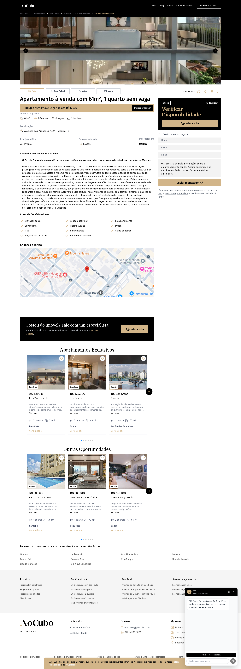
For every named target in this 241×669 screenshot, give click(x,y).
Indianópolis (77, 554)
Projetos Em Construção (31, 585)
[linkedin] (212, 91)
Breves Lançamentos (182, 585)
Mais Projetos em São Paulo (134, 598)
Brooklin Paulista (129, 554)
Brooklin (176, 554)
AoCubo (24, 13)
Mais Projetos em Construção (84, 603)
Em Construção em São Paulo (84, 585)
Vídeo (84, 91)
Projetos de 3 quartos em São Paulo (138, 594)
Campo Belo (26, 559)
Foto (34, 91)
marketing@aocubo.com (137, 627)
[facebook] (205, 91)
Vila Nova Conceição (81, 564)
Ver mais (33, 413)
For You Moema (82, 13)
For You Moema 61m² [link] (104, 13)
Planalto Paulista (180, 559)
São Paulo (54, 13)
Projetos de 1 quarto (29, 589)
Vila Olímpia (127, 559)
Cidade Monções (28, 564)
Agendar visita (135, 329)
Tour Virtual (59, 91)
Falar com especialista (211, 655)
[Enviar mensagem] (233, 661)
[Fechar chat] (233, 592)
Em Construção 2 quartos (82, 594)
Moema (67, 13)
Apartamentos (38, 13)
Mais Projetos (26, 598)
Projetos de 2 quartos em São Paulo (138, 589)
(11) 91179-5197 (133, 632)
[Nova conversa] (229, 592)
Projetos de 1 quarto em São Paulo (137, 585)
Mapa (110, 91)
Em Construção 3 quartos (82, 598)
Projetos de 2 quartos (30, 594)
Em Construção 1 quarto (81, 589)
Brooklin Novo (78, 559)
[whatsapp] (198, 91)
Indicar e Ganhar (142, 108)
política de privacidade (176, 193)
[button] (81, 440)
